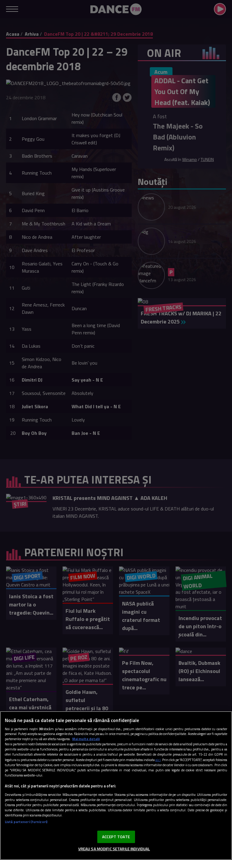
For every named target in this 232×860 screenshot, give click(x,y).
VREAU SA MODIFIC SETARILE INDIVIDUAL (114, 849)
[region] (116, 785)
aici (158, 760)
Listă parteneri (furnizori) (26, 821)
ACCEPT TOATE (116, 837)
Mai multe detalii (86, 738)
